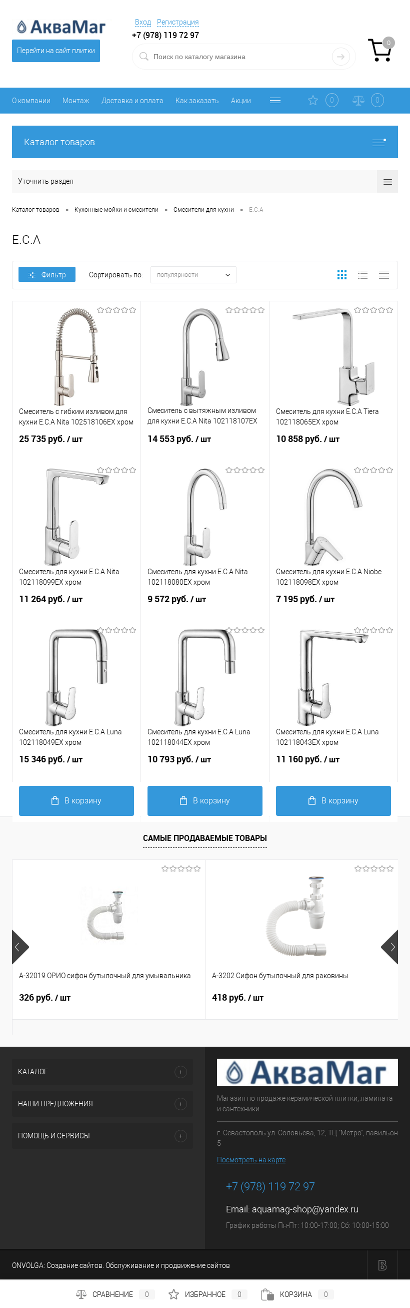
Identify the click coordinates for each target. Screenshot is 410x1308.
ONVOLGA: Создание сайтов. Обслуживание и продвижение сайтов (121, 1265)
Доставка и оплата (133, 101)
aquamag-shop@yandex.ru (305, 1209)
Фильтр (54, 275)
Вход (143, 22)
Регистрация (178, 22)
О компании (31, 101)
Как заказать (197, 101)
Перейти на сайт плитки (56, 51)
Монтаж (76, 101)
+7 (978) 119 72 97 (270, 1186)
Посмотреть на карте (251, 1160)
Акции (241, 101)
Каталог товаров (59, 142)
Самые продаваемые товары (205, 837)
